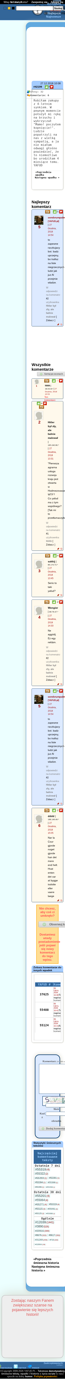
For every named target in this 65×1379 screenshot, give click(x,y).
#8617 (54, 1235)
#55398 (53, 1182)
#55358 (50, 1187)
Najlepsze (54, 13)
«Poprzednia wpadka (43, 173)
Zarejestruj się (39, 2)
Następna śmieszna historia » (45, 1268)
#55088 (50, 1213)
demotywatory (56, 1371)
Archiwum (54, 3)
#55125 (39, 1213)
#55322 (41, 1173)
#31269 (41, 1240)
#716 (54, 1240)
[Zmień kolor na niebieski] (5, 8)
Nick (56, 1109)
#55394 (40, 1182)
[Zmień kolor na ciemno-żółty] (9, 8)
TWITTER (22, 1368)
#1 (47, 533)
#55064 (41, 1200)
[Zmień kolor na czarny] (13, 8)
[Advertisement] (15, 647)
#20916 (42, 1230)
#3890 (42, 1226)
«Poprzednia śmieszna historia (46, 1261)
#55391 (54, 1178)
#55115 (40, 1208)
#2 (47, 298)
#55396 (39, 1187)
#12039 (44, 1222)
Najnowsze (53, 16)
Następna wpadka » (47, 177)
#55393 (41, 1178)
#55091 (53, 1209)
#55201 (42, 1196)
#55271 (41, 1204)
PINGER (35, 1368)
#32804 (40, 1244)
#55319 (42, 1169)
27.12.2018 (46, 83)
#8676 (41, 1235)
